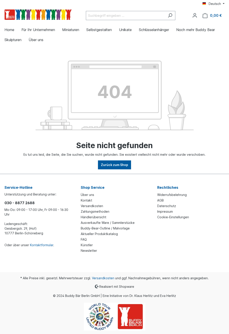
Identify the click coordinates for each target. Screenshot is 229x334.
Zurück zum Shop (114, 165)
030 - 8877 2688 (19, 203)
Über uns (87, 195)
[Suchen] (170, 15)
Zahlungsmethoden (95, 211)
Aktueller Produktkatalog (99, 234)
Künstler (87, 245)
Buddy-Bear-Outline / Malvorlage (105, 228)
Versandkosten (92, 206)
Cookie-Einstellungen (173, 217)
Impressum (165, 211)
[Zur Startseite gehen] (38, 14)
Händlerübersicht (93, 217)
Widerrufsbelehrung (172, 195)
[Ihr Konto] (195, 15)
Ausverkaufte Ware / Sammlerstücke (108, 223)
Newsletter (89, 250)
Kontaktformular (41, 245)
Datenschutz (166, 206)
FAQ (84, 239)
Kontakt (86, 200)
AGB (160, 200)
